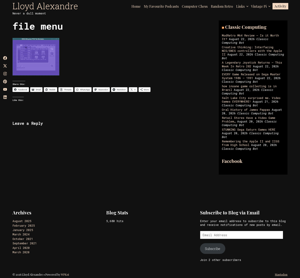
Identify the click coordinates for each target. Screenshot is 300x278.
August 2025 (21, 221)
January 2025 (22, 230)
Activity (280, 6)
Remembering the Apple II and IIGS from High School (250, 143)
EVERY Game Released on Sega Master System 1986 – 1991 (251, 76)
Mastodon (281, 274)
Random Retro (222, 6)
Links (240, 6)
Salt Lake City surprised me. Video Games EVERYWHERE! (251, 99)
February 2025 (23, 225)
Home (136, 6)
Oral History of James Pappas (246, 110)
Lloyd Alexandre (45, 6)
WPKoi (65, 274)
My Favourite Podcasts (161, 6)
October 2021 (22, 239)
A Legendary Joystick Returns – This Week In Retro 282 (252, 64)
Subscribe (212, 248)
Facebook (232, 161)
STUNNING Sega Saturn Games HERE (248, 129)
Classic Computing (246, 27)
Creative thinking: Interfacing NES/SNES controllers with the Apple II (252, 50)
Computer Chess (195, 6)
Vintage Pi (259, 6)
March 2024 (21, 234)
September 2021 (24, 243)
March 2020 (21, 252)
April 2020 (21, 248)
